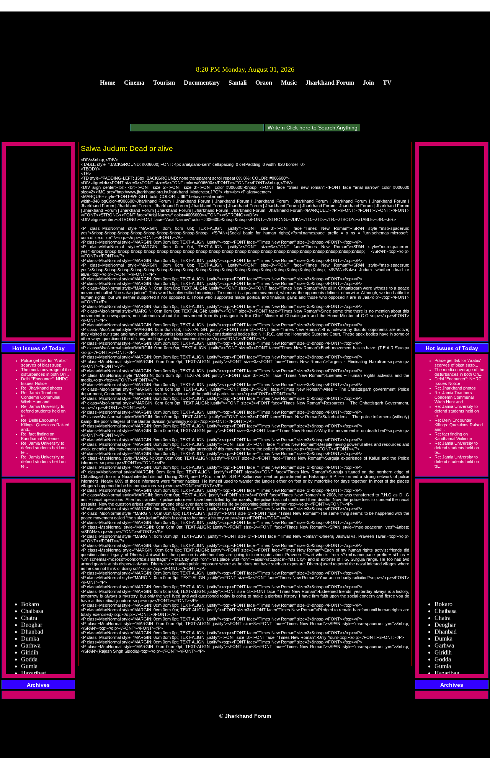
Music (289, 82)
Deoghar (31, 619)
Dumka (30, 633)
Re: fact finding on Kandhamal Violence (40, 436)
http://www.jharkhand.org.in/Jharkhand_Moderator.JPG (168, 192)
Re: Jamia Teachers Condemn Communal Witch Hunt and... (40, 397)
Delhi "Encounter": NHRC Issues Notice (44, 381)
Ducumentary (202, 82)
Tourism (164, 82)
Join (368, 82)
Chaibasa (32, 605)
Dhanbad (32, 626)
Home (107, 82)
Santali (238, 82)
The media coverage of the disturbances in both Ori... (46, 372)
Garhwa (31, 640)
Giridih (29, 646)
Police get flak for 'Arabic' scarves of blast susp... (44, 362)
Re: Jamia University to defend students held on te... (43, 411)
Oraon (263, 82)
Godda (29, 653)
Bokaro (30, 598)
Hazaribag (33, 667)
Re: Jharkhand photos (41, 388)
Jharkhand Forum (329, 82)
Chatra (29, 612)
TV (387, 82)
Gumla (29, 660)
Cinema (134, 82)
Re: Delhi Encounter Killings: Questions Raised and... (45, 425)
